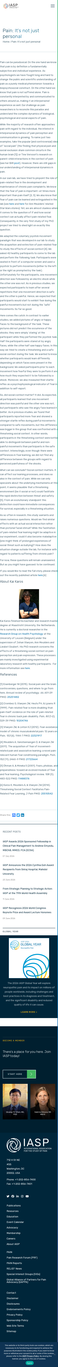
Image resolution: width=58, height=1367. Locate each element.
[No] (54, 1354)
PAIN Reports (14, 1263)
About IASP (13, 1244)
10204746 (22, 720)
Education (12, 1216)
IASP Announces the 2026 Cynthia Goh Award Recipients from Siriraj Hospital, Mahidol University (28, 869)
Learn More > (29, 1012)
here (11, 203)
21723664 (32, 759)
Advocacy (12, 1227)
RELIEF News (14, 1268)
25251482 (13, 697)
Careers (11, 1238)
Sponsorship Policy (17, 1320)
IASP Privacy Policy (30, 1356)
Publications (14, 1205)
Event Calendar (15, 1222)
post (16, 163)
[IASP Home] (10, 5)
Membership (14, 1233)
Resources (12, 1211)
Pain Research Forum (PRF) (22, 1257)
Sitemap (11, 1331)
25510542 (47, 793)
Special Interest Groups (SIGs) (23, 1274)
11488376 (23, 778)
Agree (29, 1363)
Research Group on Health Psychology (21, 633)
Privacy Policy (15, 1315)
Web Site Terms (15, 1326)
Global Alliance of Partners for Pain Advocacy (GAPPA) (26, 1281)
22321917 (36, 735)
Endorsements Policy (19, 1309)
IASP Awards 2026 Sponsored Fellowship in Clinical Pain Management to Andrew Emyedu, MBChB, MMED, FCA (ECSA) (28, 846)
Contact (11, 1293)
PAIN (9, 1252)
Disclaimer (12, 1298)
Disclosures (13, 1304)
